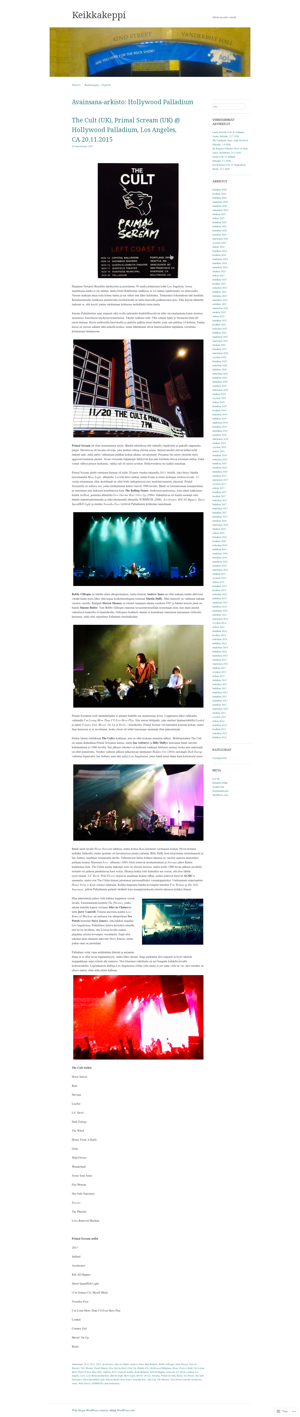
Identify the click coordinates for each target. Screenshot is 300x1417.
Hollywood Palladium (160, 1368)
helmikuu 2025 (219, 230)
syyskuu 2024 (219, 242)
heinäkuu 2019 (219, 406)
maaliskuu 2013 (220, 692)
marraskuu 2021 (220, 340)
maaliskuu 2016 (220, 553)
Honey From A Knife (182, 1368)
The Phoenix (163, 1379)
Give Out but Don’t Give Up (122, 1368)
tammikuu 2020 (220, 381)
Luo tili (215, 778)
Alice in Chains (121, 1364)
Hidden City (143, 1368)
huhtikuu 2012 (219, 737)
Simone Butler (112, 1379)
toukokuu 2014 (219, 639)
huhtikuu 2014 (219, 643)
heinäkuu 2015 (219, 586)
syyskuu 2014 (219, 622)
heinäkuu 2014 (219, 631)
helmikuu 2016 (219, 557)
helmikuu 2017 (219, 512)
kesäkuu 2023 (219, 283)
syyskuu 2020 (219, 357)
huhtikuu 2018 (219, 463)
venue (74, 1383)
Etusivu (76, 85)
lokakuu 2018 (219, 443)
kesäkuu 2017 (219, 496)
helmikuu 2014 (219, 651)
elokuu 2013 (218, 676)
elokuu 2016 (218, 532)
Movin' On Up (143, 1375)
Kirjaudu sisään (220, 782)
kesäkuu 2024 (219, 255)
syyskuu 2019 (219, 398)
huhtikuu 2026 (219, 197)
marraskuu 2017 (220, 479)
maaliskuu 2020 (220, 373)
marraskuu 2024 (220, 238)
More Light (129, 1375)
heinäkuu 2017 (219, 492)
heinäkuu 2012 (219, 725)
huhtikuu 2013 (219, 688)
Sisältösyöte (218, 786)
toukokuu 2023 (219, 287)
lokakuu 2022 (219, 312)
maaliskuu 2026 (220, 201)
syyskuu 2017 (219, 483)
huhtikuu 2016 (219, 549)
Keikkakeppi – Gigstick (98, 85)
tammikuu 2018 (220, 471)
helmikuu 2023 (219, 295)
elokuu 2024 (218, 246)
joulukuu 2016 (219, 520)
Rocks (179, 1375)
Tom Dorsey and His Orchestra (185, 1379)
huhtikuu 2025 (219, 226)
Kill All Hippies (157, 1371)
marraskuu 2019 (220, 389)
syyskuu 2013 (219, 671)
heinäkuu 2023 (219, 279)
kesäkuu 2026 (219, 193)
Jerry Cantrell (119, 1371)
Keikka (130, 1371)
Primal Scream (168, 1375)
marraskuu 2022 (220, 308)
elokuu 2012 (218, 721)
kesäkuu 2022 (219, 324)
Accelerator (107, 1364)
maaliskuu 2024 (220, 259)
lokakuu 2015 (219, 573)
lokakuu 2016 (219, 528)
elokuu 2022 (218, 316)
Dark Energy (181, 1364)
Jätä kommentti (111, 1383)
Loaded (190, 1371)
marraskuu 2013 (220, 663)
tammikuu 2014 (220, 655)
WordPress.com (220, 794)
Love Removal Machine (97, 1375)
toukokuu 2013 (219, 684)
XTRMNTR (97, 1383)
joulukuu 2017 (219, 475)
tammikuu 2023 (220, 299)
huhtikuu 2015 (219, 598)
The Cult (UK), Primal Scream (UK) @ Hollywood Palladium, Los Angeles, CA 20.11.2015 (126, 130)
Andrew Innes (137, 1364)
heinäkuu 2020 (219, 361)
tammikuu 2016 (220, 561)
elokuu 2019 (218, 402)
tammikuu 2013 (220, 700)
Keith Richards (141, 1371)
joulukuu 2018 (219, 434)
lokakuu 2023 (219, 271)
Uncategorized (219, 757)
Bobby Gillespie (166, 1364)
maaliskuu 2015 (220, 602)
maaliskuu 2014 (220, 647)
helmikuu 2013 (219, 696)
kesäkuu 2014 (219, 635)
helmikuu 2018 (219, 467)
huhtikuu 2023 (219, 291)
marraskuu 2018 (220, 438)
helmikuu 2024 (219, 263)
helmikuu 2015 (219, 606)
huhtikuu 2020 (219, 369)
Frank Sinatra (101, 1368)
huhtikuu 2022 (219, 332)
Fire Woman (87, 1368)
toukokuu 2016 (219, 545)
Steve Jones (125, 1379)
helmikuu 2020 (219, 377)
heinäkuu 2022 (219, 320)
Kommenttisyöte (220, 790)
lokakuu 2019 (219, 393)
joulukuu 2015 (219, 565)
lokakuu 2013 (219, 667)
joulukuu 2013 (219, 659)
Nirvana (156, 1375)
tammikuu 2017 (220, 516)
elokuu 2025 (218, 218)
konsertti (170, 1371)
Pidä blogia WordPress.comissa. (90, 1410)
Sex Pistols (189, 1375)
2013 (98, 1364)
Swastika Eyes (139, 1379)
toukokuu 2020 (219, 365)
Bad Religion (151, 1364)
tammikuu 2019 (220, 430)
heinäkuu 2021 (219, 349)
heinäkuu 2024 (219, 250)
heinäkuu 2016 (219, 537)
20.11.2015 (89, 1364)
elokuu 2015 (218, 582)
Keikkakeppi (99, 15)
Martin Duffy (116, 1375)
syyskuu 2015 (219, 577)
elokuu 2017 (218, 488)
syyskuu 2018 (219, 447)
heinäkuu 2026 (219, 189)
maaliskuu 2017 (220, 508)
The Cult (152, 1379)
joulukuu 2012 (219, 704)
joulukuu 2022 (219, 304)
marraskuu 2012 (220, 708)
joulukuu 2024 (219, 234)
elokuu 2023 (218, 275)
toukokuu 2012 (219, 733)
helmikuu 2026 (219, 205)
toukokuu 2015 (219, 594)
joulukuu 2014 (219, 614)
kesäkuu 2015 (219, 590)
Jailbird (107, 1371)
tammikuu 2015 (220, 610)
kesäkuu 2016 (219, 541)
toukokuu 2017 (219, 500)
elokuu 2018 (218, 451)
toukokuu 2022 (219, 328)
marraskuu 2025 (220, 210)
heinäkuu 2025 (219, 222)
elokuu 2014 (218, 626)
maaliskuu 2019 (220, 422)
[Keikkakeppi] (150, 52)
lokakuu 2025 (219, 214)
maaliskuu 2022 (220, 336)
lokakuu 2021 (219, 344)
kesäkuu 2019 (219, 410)
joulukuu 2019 (219, 385)
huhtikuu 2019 (219, 418)
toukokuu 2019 (219, 414)
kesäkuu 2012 (219, 729)
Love (82, 1375)
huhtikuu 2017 (219, 504)
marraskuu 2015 (220, 569)
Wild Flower (84, 1383)
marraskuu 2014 (220, 618)
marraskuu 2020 (220, 353)
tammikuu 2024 (220, 267)
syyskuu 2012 (219, 716)
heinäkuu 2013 (219, 680)
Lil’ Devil (180, 1371)
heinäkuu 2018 (219, 455)
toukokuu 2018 (219, 459)
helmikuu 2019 (219, 426)
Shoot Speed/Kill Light (93, 1379)
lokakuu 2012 (219, 712)
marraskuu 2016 (220, 524)
